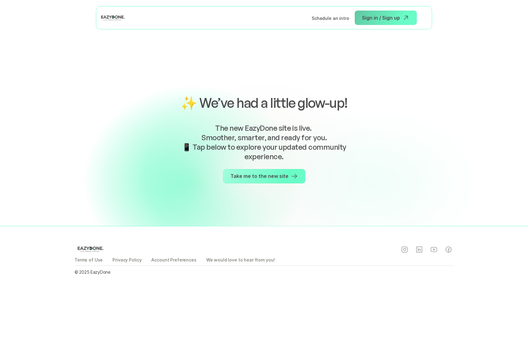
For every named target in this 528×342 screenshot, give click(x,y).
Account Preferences (173, 259)
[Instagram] (404, 249)
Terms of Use (89, 259)
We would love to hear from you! (240, 259)
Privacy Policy (126, 259)
